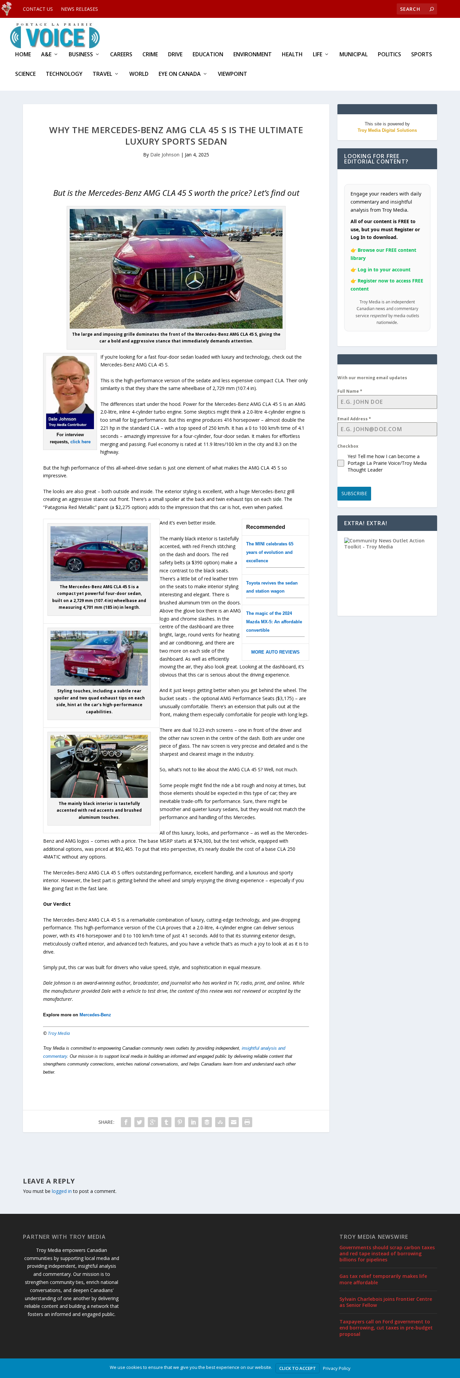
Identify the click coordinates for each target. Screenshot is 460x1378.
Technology (64, 74)
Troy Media (59, 1033)
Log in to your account (384, 269)
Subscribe (354, 493)
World (139, 74)
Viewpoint (232, 74)
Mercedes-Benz (95, 1014)
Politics (389, 55)
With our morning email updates (372, 378)
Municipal (353, 55)
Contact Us (38, 9)
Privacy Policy (337, 1368)
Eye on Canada (180, 74)
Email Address (354, 419)
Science (25, 74)
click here (80, 441)
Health (292, 55)
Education (208, 55)
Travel (102, 74)
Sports (421, 55)
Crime (150, 55)
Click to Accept (297, 1368)
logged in (62, 1191)
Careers (121, 55)
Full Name (349, 391)
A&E (46, 55)
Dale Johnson (164, 154)
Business (81, 55)
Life (317, 55)
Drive (175, 55)
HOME (23, 55)
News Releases (79, 9)
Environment (252, 55)
